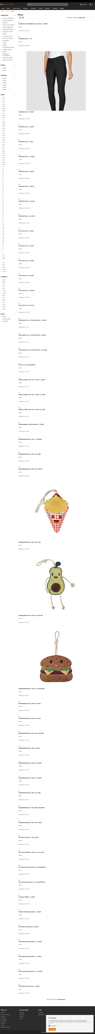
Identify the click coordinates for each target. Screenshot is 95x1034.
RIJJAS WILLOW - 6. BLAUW (26, 246)
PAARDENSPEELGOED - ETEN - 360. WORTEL (30, 469)
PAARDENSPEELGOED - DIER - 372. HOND (30, 793)
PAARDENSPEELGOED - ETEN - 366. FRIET (30, 542)
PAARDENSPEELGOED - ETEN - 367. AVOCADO (31, 615)
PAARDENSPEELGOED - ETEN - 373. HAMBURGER (32, 688)
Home (2, 11)
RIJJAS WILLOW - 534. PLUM (26, 305)
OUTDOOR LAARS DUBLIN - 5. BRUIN (28, 926)
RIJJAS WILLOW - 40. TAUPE (26, 260)
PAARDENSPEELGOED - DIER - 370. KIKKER (30, 763)
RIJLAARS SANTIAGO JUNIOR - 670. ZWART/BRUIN (32, 867)
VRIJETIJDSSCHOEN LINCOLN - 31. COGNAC (30, 971)
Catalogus (7, 11)
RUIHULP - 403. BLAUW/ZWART (27, 365)
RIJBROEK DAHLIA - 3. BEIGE (26, 171)
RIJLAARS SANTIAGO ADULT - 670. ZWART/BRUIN (32, 882)
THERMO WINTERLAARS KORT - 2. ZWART (30, 912)
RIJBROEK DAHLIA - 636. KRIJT (27, 216)
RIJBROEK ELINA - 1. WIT (25, 38)
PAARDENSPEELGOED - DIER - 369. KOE (29, 748)
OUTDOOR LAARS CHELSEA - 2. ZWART (29, 986)
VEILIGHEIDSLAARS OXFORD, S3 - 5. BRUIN (30, 956)
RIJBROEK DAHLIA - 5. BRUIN (26, 186)
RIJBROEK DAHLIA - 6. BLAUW (27, 201)
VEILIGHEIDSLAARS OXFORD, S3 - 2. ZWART (30, 941)
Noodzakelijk (53, 1025)
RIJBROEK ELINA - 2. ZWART (26, 112)
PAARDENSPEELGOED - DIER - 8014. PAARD (30, 822)
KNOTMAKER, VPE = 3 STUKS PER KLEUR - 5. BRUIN (32, 335)
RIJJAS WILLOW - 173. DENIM (26, 290)
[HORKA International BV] (7, 4)
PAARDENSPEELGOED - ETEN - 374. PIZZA (30, 703)
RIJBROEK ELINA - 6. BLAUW (26, 127)
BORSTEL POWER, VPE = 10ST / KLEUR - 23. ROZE (32, 409)
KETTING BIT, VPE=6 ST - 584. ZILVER (28, 837)
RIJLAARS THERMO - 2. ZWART (27, 897)
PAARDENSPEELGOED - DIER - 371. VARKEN (30, 778)
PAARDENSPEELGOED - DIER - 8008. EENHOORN (32, 807)
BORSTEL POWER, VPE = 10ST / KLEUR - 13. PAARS (32, 394)
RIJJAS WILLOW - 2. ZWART (26, 231)
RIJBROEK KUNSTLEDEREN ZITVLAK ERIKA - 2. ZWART (33, 24)
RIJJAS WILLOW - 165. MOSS (26, 275)
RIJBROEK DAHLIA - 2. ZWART (27, 156)
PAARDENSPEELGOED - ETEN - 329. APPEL (30, 454)
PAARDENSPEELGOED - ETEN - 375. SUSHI (30, 718)
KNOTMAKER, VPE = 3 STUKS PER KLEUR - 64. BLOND (33, 350)
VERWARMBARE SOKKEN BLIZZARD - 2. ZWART (31, 424)
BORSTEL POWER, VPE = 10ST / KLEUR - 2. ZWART (32, 379)
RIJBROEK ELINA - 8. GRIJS (26, 141)
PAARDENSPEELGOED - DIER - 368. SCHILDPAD (31, 733)
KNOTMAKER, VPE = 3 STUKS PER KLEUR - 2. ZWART (32, 320)
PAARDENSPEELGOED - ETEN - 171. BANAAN (30, 439)
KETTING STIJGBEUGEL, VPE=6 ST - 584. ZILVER (31, 852)
